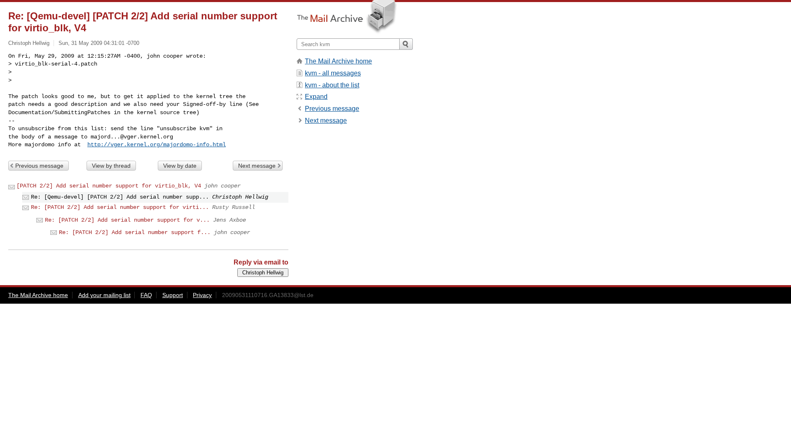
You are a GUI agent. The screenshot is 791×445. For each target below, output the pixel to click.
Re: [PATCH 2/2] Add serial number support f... (135, 232)
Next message (257, 165)
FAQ (146, 295)
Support (172, 295)
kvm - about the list (332, 85)
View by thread (111, 165)
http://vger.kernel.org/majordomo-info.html (156, 144)
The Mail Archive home (338, 61)
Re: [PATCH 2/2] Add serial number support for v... (127, 220)
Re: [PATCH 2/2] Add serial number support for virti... (120, 207)
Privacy (202, 295)
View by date (180, 165)
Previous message (39, 165)
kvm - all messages (333, 73)
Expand (316, 96)
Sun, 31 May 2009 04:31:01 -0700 (99, 43)
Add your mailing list (104, 295)
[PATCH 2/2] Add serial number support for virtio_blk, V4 (108, 186)
